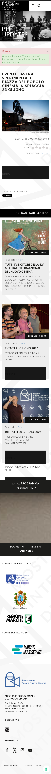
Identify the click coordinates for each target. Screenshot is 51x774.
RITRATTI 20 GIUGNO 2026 (23, 432)
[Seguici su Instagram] (22, 750)
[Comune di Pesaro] (20, 599)
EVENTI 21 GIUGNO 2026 (21, 348)
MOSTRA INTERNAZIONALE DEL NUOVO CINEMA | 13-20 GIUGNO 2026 (11, 5)
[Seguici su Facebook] (7, 750)
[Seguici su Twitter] (15, 750)
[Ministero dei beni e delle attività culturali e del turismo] (20, 579)
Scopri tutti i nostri (25, 548)
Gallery (45, 153)
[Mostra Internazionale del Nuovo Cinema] (33, 5)
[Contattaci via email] (7, 729)
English (28, 765)
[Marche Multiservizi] (27, 649)
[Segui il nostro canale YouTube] (30, 750)
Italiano (38, 765)
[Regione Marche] (19, 618)
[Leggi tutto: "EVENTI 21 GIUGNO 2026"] (25, 321)
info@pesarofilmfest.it (16, 711)
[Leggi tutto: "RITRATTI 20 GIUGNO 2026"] (25, 405)
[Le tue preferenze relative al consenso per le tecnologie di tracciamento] (46, 769)
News (21, 259)
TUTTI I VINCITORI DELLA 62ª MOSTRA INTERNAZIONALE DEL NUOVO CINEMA (24, 268)
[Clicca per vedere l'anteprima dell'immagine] (25, 116)
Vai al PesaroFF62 (25, 485)
